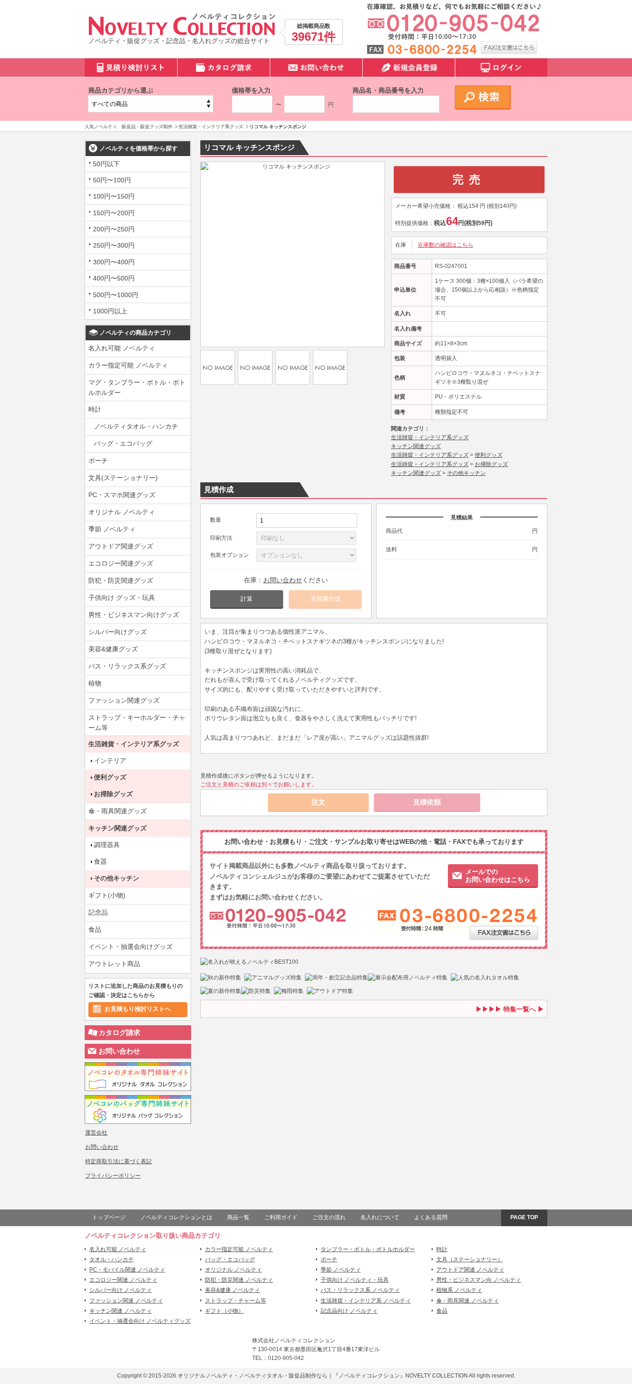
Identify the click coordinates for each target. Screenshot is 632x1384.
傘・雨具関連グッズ (117, 811)
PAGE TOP (524, 1217)
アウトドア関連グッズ (120, 546)
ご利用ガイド (280, 1217)
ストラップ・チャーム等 (235, 1300)
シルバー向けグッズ (117, 632)
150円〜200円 (114, 213)
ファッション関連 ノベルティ (126, 1300)
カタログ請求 (119, 1032)
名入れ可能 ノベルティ (121, 348)
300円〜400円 (114, 262)
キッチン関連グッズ (117, 828)
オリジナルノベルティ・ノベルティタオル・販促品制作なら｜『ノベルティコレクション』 (291, 1375)
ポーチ (98, 460)
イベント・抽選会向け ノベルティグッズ (140, 1321)
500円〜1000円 (115, 295)
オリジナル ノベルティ (121, 512)
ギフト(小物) (106, 895)
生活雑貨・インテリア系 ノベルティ (366, 1300)
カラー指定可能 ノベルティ (128, 365)
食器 (100, 861)
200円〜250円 (114, 229)
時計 (94, 409)
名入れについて (379, 1217)
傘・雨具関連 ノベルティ (467, 1300)
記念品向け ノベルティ (349, 1311)
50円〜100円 (112, 180)
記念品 (98, 912)
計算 (247, 598)
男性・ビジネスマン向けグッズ (133, 614)
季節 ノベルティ (112, 529)
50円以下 (106, 164)
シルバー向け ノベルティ (120, 1290)
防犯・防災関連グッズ (120, 580)
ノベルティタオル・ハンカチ (136, 426)
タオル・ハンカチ (111, 1259)
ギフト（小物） (224, 1311)
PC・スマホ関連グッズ (121, 495)
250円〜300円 (114, 245)
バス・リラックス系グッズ (127, 666)
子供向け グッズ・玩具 (121, 597)
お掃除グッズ (113, 794)
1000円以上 (110, 311)
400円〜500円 (114, 278)
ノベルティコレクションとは (176, 1217)
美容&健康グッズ (113, 649)
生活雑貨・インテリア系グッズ (133, 744)
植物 (94, 683)
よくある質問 (430, 1217)
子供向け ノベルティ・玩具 (355, 1280)
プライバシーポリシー (113, 1175)
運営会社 (96, 1132)
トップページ (108, 1217)
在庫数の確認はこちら (445, 245)
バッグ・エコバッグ (123, 443)
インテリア (110, 760)
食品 (94, 929)
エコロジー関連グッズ (120, 563)
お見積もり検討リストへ (138, 1008)
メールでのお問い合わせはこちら (497, 875)
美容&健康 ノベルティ (232, 1290)
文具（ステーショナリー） (469, 1259)
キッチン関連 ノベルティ (120, 1311)
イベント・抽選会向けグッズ (130, 946)
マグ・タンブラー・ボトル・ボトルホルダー (137, 387)
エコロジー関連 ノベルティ (123, 1280)
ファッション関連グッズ (124, 700)
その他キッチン (116, 878)
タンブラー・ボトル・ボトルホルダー (368, 1249)
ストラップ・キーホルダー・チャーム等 (137, 722)
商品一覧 (238, 1217)
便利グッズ (110, 777)
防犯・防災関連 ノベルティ (239, 1280)
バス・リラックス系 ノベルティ (360, 1290)
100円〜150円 (114, 196)
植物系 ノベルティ (459, 1290)
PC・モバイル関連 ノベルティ (127, 1269)
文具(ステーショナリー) (123, 477)
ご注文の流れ (329, 1217)
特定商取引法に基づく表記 (118, 1161)
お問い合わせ (119, 1051)
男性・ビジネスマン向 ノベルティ (478, 1280)
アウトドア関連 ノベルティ (470, 1269)
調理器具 (107, 844)
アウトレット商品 (114, 963)
